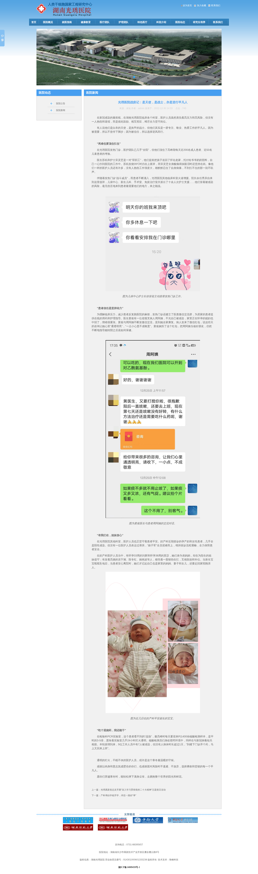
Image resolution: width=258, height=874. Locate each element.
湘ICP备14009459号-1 (129, 867)
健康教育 (86, 22)
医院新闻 (60, 110)
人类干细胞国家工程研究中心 (70, 4)
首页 (33, 22)
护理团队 (123, 22)
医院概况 (48, 22)
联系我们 (215, 5)
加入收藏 (201, 5)
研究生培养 (199, 22)
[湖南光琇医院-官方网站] (41, 12)
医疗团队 (105, 22)
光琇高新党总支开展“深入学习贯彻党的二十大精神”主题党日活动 (133, 789)
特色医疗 (142, 22)
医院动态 (180, 22)
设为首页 (187, 5)
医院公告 (60, 103)
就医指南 (67, 22)
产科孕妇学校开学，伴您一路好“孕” (118, 795)
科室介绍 (161, 22)
